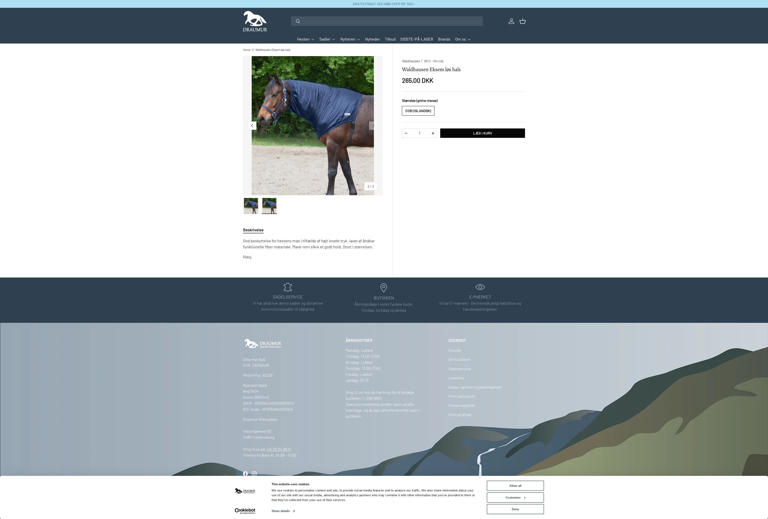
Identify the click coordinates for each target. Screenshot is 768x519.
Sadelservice (459, 368)
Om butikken (459, 359)
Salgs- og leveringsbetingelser (475, 387)
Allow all (515, 485)
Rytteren (347, 39)
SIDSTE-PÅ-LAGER (416, 39)
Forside (454, 350)
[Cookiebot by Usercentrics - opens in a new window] (245, 511)
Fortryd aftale (460, 414)
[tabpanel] (313, 249)
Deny (515, 509)
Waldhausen (411, 61)
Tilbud (390, 39)
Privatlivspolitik (461, 405)
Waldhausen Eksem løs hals (272, 50)
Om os (460, 39)
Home (247, 50)
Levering (456, 377)
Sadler (325, 39)
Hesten (303, 39)
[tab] (253, 230)
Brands (444, 39)
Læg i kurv (482, 133)
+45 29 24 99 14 (278, 449)
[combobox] (387, 21)
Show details (281, 511)
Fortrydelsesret (461, 396)
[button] (522, 21)
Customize (513, 497)
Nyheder (372, 39)
